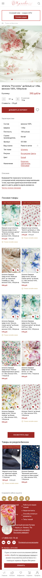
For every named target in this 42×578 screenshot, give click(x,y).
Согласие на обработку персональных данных (21, 305)
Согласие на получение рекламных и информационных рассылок (22, 311)
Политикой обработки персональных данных (20, 303)
